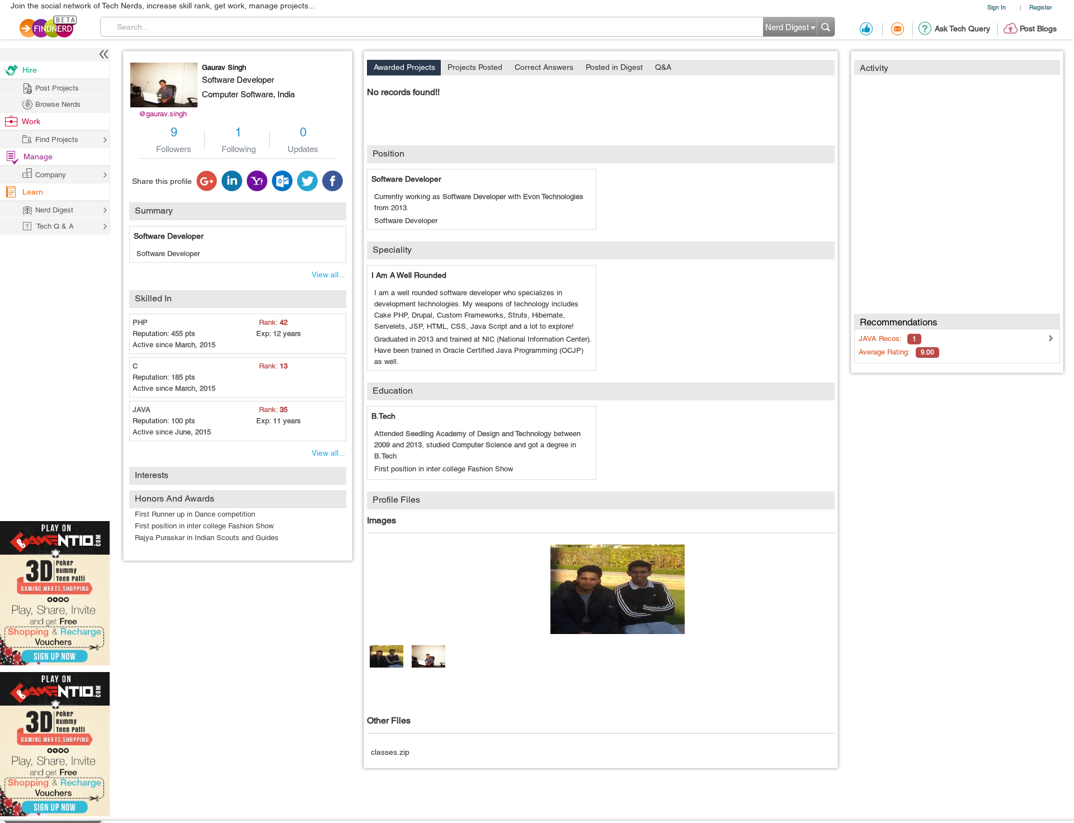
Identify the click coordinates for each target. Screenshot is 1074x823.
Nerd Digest (54, 210)
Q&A (663, 67)
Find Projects (56, 139)
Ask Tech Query (962, 28)
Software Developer (169, 235)
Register (1040, 7)
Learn (32, 191)
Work (31, 121)
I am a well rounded (408, 275)
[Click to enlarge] (617, 589)
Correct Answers (544, 67)
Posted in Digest (614, 67)
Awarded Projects (404, 67)
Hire (29, 69)
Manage (38, 156)
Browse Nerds (58, 104)
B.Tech (383, 416)
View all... (328, 274)
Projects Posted (474, 67)
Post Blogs (1038, 28)
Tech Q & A (55, 226)
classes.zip (390, 752)
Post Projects (57, 88)
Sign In (996, 7)
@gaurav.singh (163, 114)
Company (50, 175)
